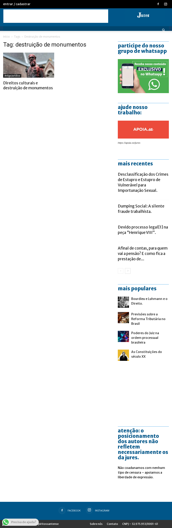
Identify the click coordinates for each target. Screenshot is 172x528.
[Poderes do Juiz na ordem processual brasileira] (123, 336)
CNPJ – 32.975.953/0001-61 (140, 524)
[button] (163, 30)
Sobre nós (96, 524)
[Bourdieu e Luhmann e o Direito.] (123, 302)
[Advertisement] (55, 16)
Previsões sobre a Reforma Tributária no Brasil (148, 319)
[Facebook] (158, 4)
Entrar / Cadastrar (16, 4)
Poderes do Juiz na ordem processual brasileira (145, 337)
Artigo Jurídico (12, 75)
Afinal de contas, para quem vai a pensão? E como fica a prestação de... (143, 253)
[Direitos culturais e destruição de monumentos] (28, 65)
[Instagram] (165, 4)
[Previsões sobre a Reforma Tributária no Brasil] (123, 317)
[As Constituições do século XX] (123, 355)
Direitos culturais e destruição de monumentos (28, 85)
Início (6, 36)
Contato (112, 524)
